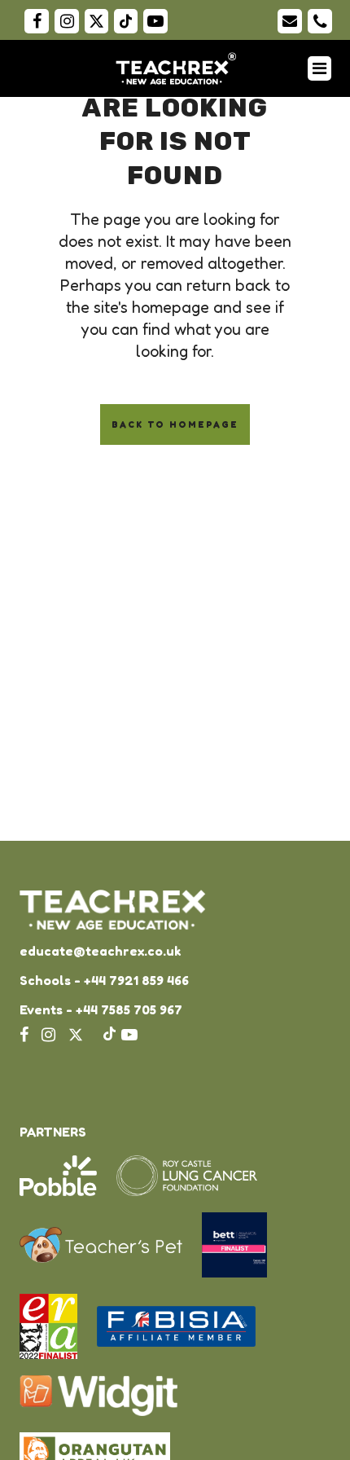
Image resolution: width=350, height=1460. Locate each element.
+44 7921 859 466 (136, 980)
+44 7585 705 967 (129, 1009)
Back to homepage (175, 424)
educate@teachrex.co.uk (100, 951)
